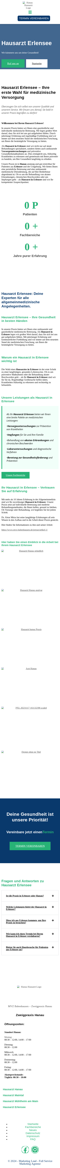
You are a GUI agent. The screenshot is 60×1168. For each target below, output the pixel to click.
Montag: (8, 1037)
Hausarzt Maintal (13, 1095)
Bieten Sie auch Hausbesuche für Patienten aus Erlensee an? (27, 948)
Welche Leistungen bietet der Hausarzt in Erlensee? (26, 908)
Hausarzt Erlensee (14, 1107)
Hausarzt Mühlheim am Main (20, 1101)
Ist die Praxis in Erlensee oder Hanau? (25, 896)
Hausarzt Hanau (13, 1089)
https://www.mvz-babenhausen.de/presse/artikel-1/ (24, 530)
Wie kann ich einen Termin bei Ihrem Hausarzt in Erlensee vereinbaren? (24, 935)
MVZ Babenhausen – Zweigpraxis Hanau (30, 1006)
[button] (30, 12)
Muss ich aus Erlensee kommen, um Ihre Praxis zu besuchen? (26, 921)
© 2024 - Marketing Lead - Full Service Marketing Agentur (30, 1162)
